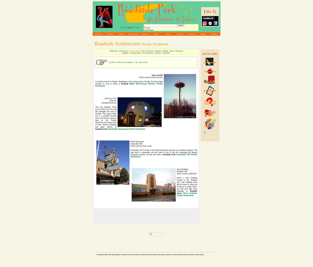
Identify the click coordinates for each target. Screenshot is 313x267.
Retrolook (179, 34)
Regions (214, 34)
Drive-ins (150, 51)
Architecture (98, 34)
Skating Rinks (135, 53)
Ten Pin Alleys (147, 53)
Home (123, 27)
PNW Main (113, 51)
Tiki (136, 62)
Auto (143, 51)
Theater (158, 53)
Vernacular (143, 62)
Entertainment (134, 34)
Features (145, 34)
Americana (191, 34)
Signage (203, 34)
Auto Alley (110, 34)
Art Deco (112, 62)
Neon (168, 34)
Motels (156, 34)
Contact (136, 27)
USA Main (166, 53)
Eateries (122, 34)
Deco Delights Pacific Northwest (187, 194)
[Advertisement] (209, 183)
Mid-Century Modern (125, 62)
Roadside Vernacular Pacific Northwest (127, 129)
